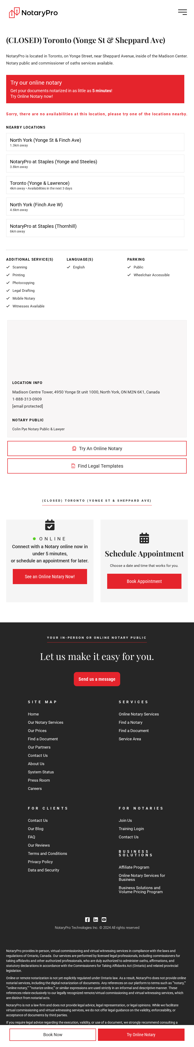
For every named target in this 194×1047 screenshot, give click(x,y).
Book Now (52, 1034)
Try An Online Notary (100, 448)
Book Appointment (144, 581)
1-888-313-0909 (27, 399)
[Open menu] (182, 12)
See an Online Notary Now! (50, 576)
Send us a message (97, 679)
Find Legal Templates (100, 466)
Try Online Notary (141, 1034)
